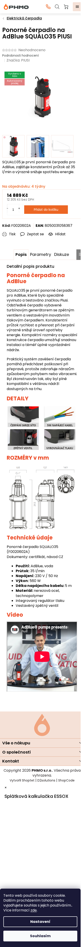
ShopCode (66, 780)
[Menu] (77, 6)
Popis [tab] (21, 254)
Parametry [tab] (40, 254)
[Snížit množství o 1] (7, 208)
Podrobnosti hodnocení (20, 55)
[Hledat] (57, 6)
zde (33, 910)
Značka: (18, 60)
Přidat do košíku (46, 209)
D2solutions (46, 780)
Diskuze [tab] (61, 254)
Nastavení (40, 921)
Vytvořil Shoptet (22, 780)
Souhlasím (40, 936)
